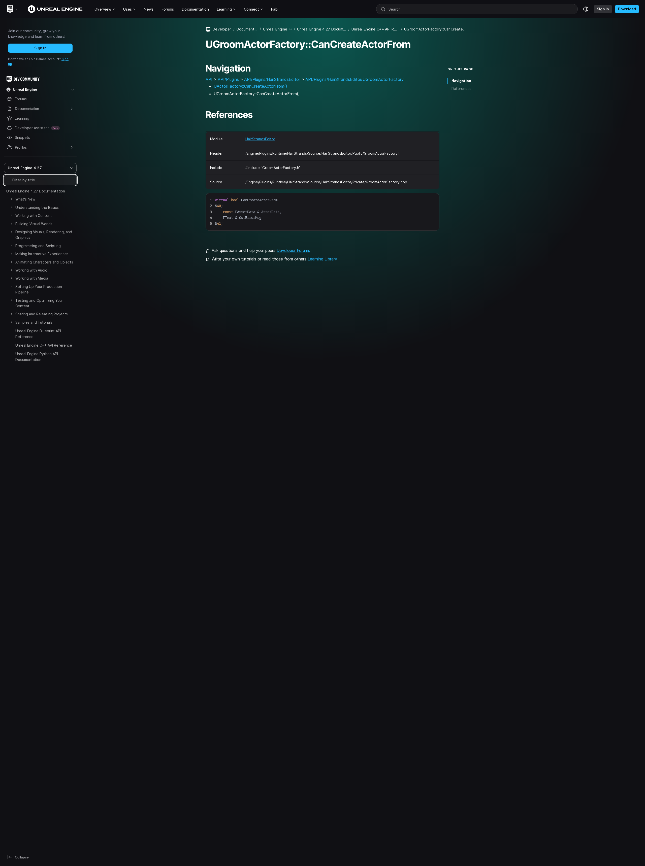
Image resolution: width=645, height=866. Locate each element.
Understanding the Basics (37, 207)
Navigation (461, 81)
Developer (222, 29)
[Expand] (11, 199)
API (209, 79)
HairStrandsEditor (260, 139)
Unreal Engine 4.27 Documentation (35, 191)
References (461, 88)
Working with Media (31, 278)
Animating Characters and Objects (44, 262)
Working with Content (33, 215)
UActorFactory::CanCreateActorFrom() (250, 86)
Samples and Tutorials (33, 322)
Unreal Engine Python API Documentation (36, 356)
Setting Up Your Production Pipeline (38, 289)
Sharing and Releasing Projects (41, 314)
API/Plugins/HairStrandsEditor (272, 79)
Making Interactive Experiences (42, 254)
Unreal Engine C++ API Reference (43, 345)
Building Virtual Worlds (33, 224)
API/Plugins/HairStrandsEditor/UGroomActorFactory (354, 79)
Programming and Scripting (38, 246)
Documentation (247, 29)
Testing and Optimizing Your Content (39, 303)
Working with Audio (31, 270)
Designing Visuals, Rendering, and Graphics (43, 235)
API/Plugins (228, 79)
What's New (25, 199)
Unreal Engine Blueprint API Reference (38, 334)
